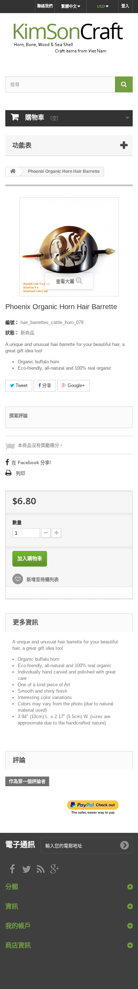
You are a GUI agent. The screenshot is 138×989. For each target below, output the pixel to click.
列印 (20, 473)
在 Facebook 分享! (31, 462)
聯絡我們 (45, 6)
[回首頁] (12, 171)
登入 (125, 6)
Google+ (75, 385)
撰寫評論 (18, 415)
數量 (17, 522)
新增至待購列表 (42, 579)
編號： (12, 322)
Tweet (21, 385)
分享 (46, 385)
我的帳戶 (18, 925)
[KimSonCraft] (69, 38)
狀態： (12, 332)
